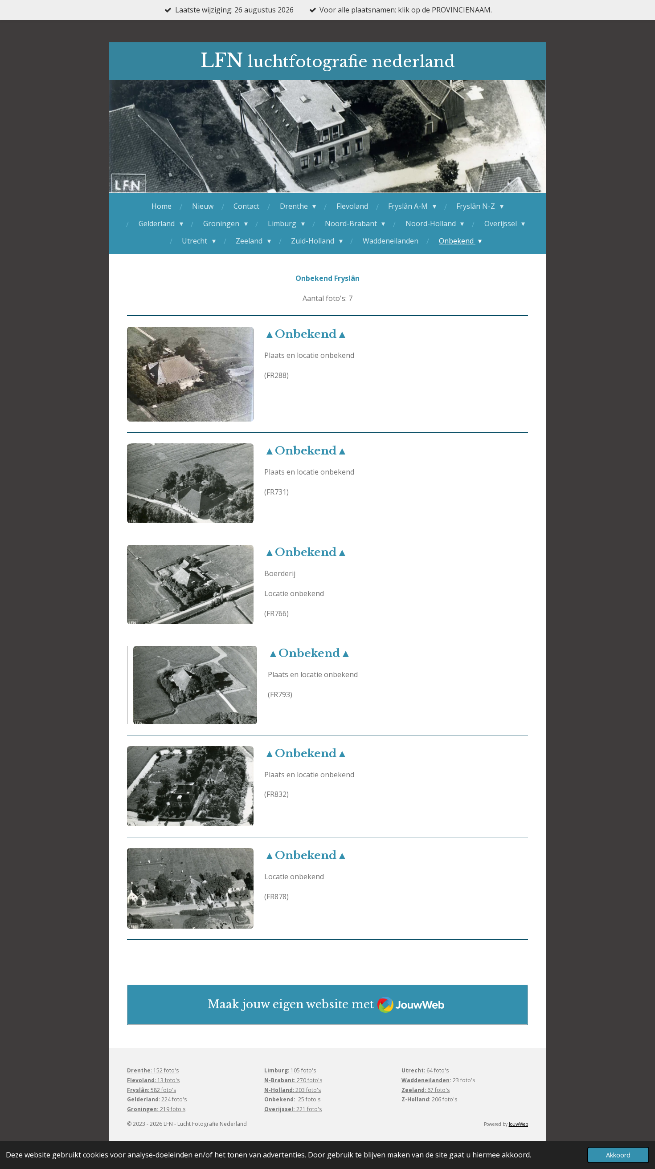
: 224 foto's (157, 1099)
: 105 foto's (290, 1070)
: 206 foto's (429, 1099)
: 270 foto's (293, 1080)
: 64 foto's (425, 1070)
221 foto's (293, 1109)
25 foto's (292, 1099)
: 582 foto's (151, 1090)
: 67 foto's (425, 1090)
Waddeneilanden (425, 1080)
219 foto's (156, 1109)
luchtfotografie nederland (328, 61)
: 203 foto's (292, 1090)
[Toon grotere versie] (190, 374)
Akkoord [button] (618, 1155)
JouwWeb (518, 1124)
